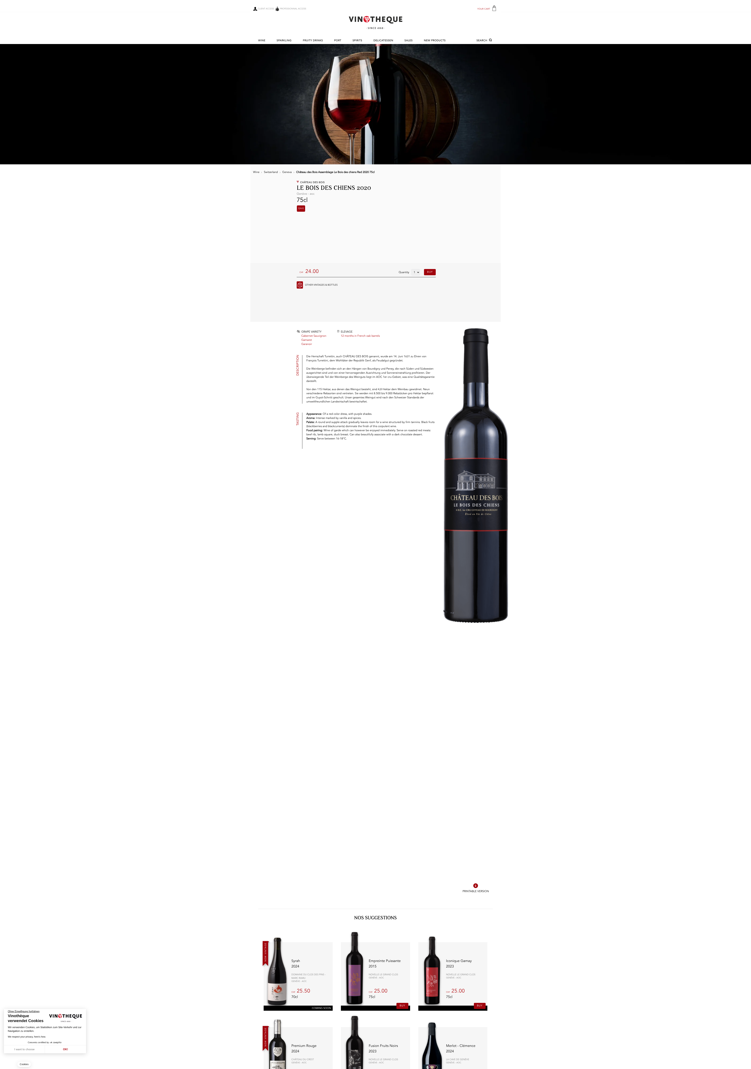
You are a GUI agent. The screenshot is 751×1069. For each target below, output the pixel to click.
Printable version (476, 891)
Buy (430, 272)
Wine (261, 41)
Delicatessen (383, 41)
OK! (65, 1049)
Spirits (357, 41)
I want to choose (24, 1049)
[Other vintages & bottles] (300, 285)
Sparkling (284, 41)
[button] (485, 40)
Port (337, 41)
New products (435, 41)
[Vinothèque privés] (375, 22)
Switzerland (271, 172)
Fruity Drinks (313, 41)
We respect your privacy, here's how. (27, 1036)
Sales (408, 41)
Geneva (287, 172)
